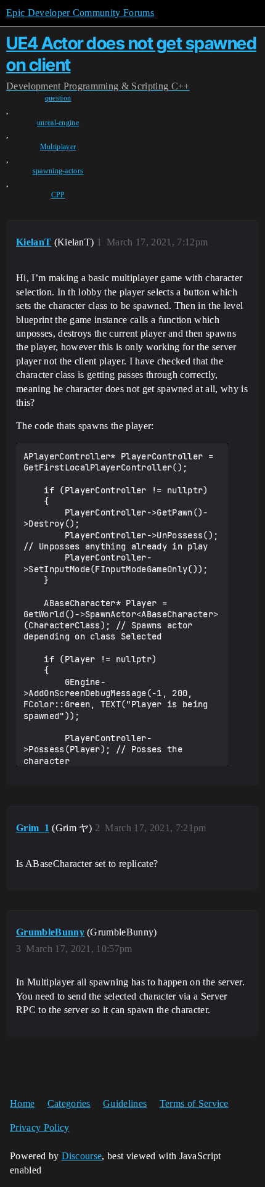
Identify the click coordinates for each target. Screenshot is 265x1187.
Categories (69, 1103)
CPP (58, 195)
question (58, 98)
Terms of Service (194, 1103)
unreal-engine (58, 122)
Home (22, 1103)
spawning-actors (58, 170)
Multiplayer (58, 146)
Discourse (82, 1156)
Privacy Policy (39, 1127)
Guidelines (125, 1103)
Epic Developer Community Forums (80, 12)
